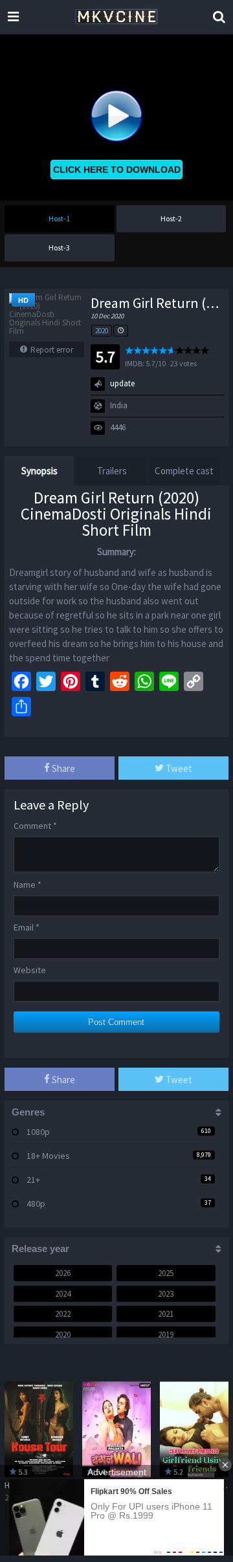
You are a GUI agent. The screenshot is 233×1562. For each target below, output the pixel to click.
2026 (63, 1273)
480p (36, 1203)
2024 (63, 1293)
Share (62, 768)
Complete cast (184, 471)
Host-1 (59, 218)
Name (27, 884)
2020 (101, 330)
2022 (63, 1313)
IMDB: (134, 363)
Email (26, 927)
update (122, 383)
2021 (165, 1313)
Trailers (112, 471)
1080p (38, 1132)
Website (30, 970)
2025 (165, 1273)
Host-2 (171, 218)
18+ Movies (48, 1155)
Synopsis (39, 471)
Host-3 (59, 247)
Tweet (178, 768)
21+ (33, 1179)
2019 (165, 1334)
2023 (165, 1293)
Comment (35, 825)
